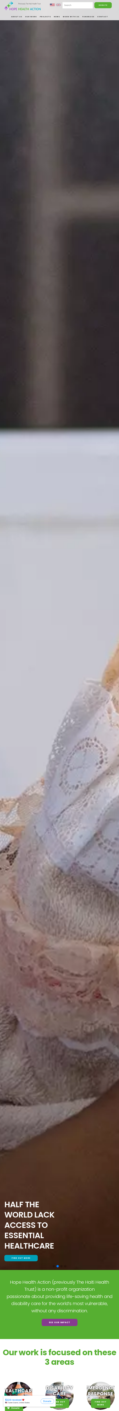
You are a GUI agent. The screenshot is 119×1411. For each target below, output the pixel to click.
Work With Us (71, 16)
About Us (16, 16)
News (57, 16)
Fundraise (88, 16)
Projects (45, 16)
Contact (102, 16)
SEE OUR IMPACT (59, 1322)
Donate (103, 5)
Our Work (31, 16)
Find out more (21, 1258)
